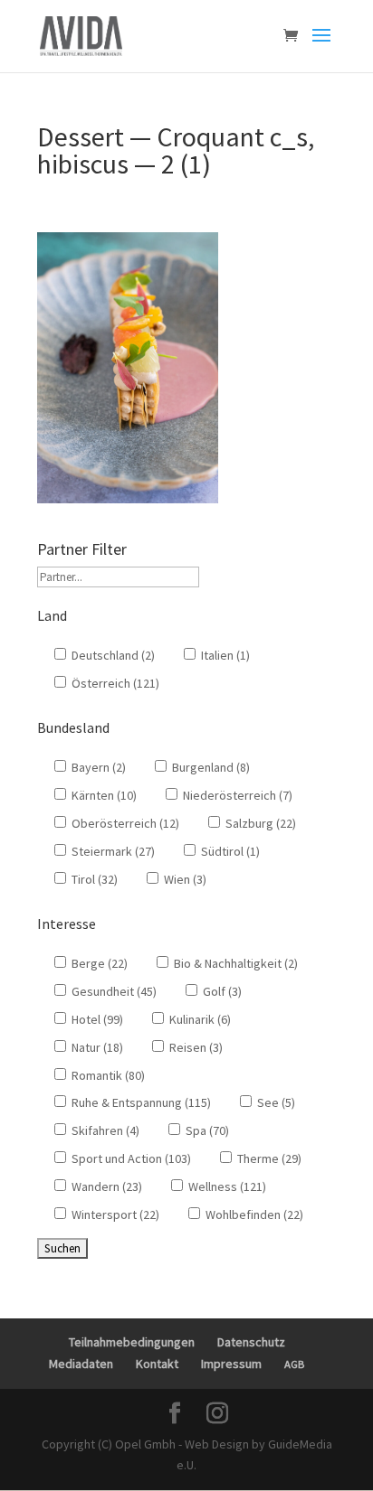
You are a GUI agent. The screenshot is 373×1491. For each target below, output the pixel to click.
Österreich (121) (114, 683)
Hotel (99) (96, 1019)
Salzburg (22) (259, 823)
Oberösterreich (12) (124, 823)
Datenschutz (251, 1342)
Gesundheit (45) (113, 991)
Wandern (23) (105, 1186)
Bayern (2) (97, 767)
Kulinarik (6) (199, 1019)
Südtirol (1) (229, 851)
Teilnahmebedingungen (132, 1342)
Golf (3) (221, 991)
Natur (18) (96, 1047)
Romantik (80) (107, 1075)
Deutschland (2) (112, 655)
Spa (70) (206, 1130)
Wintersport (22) (114, 1214)
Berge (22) (98, 963)
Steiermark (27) (112, 851)
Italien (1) (224, 655)
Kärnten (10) (103, 795)
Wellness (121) (226, 1186)
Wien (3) (183, 879)
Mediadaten (81, 1363)
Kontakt (157, 1363)
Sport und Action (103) (130, 1158)
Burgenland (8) (209, 767)
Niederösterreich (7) (236, 795)
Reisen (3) (195, 1047)
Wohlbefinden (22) (253, 1214)
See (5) (274, 1102)
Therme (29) (267, 1158)
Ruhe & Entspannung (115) (140, 1102)
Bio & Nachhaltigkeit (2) (234, 963)
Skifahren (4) (104, 1130)
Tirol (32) (93, 879)
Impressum (231, 1363)
